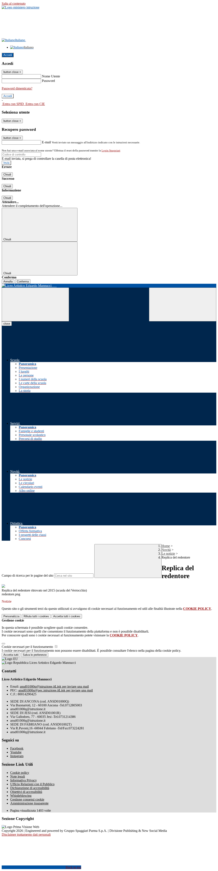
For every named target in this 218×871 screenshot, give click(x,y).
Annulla (8, 281)
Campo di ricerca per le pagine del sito (27, 575)
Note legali (17, 776)
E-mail (46, 142)
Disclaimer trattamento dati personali (26, 834)
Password (48, 81)
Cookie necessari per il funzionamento (28, 647)
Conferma (23, 281)
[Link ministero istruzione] (20, 7)
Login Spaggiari (111, 150)
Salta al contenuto (14, 3)
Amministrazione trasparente (29, 803)
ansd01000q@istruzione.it (54, 686)
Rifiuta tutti (36, 616)
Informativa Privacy (23, 780)
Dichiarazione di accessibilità (29, 788)
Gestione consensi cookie (27, 799)
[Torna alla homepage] (109, 286)
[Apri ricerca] (182, 304)
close (6, 323)
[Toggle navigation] (35, 304)
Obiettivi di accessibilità (26, 792)
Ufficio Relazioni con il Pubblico (32, 784)
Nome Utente (51, 76)
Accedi (7, 55)
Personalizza (11, 616)
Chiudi (7, 174)
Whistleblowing (21, 795)
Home (166, 546)
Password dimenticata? (17, 88)
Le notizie (168, 553)
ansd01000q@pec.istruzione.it (55, 690)
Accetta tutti (66, 616)
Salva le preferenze (35, 654)
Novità (166, 550)
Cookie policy (19, 772)
